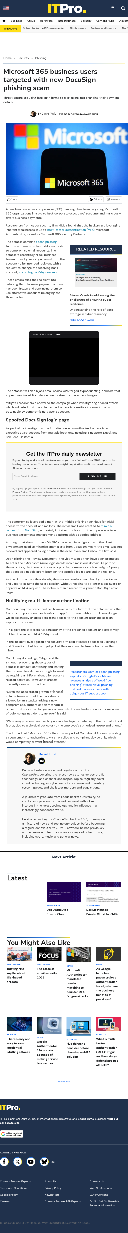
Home (7, 58)
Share (14, 199)
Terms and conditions (13, 1188)
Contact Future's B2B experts (63, 1201)
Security (86, 21)
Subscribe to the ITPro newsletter (43, 28)
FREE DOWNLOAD (82, 320)
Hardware (46, 21)
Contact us (97, 1181)
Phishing (40, 58)
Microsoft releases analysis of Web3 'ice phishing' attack (93, 680)
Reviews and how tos (103, 28)
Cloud (31, 21)
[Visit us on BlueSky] (43, 1162)
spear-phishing (46, 242)
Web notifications (101, 1188)
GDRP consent (99, 1194)
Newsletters (52, 1194)
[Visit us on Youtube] (31, 1162)
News (95, 113)
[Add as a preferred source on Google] (11, 1134)
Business (16, 21)
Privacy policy (53, 1188)
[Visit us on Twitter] (17, 1162)
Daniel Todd (49, 113)
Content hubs (105, 21)
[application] (64, 358)
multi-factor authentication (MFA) (70, 230)
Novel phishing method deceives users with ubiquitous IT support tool (91, 689)
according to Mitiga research (39, 272)
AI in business (78, 28)
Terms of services (57, 488)
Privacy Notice (20, 492)
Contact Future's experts (15, 1181)
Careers (5, 1201)
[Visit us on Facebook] (4, 1162)
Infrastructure (67, 21)
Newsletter (115, 199)
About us (50, 1181)
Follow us (98, 199)
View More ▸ (64, 1082)
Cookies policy (9, 1194)
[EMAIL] (42, 761)
